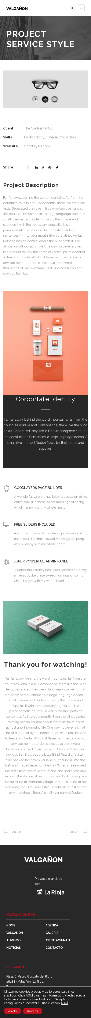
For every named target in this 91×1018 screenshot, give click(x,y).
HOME (10, 925)
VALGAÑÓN (14, 933)
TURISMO (13, 940)
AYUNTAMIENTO (58, 940)
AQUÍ (29, 995)
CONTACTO (54, 947)
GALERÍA (52, 933)
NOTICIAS (13, 947)
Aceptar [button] (12, 1010)
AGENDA (52, 925)
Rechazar (32, 1010)
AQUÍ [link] (64, 1003)
